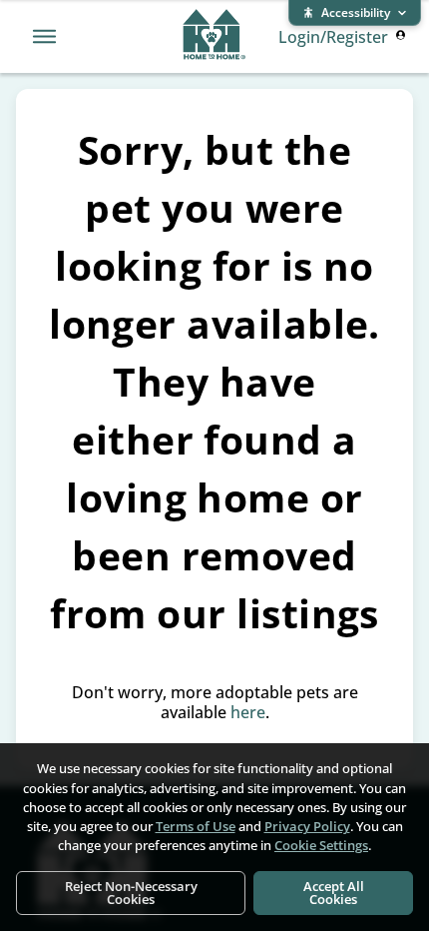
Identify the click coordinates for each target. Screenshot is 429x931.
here (247, 712)
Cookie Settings (321, 845)
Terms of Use (195, 826)
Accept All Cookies (333, 892)
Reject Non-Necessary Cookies (131, 892)
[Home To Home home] (214, 37)
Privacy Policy (307, 826)
